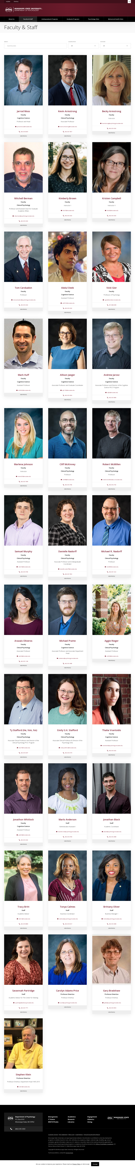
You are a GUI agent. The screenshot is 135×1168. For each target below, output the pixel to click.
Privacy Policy (76, 1164)
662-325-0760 (68, 837)
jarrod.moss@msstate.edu (24, 126)
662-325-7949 (24, 481)
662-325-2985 (68, 663)
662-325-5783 (24, 572)
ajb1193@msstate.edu (68, 390)
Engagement (92, 1117)
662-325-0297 (24, 753)
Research (71, 1119)
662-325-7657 (68, 131)
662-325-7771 (24, 1008)
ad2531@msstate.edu (68, 303)
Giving (89, 1122)
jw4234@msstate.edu (24, 835)
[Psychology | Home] (23, 9)
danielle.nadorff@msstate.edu (68, 569)
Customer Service (53, 1134)
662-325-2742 (112, 485)
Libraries (71, 1122)
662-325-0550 (112, 1008)
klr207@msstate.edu (68, 210)
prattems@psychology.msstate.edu (68, 658)
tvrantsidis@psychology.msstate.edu (112, 745)
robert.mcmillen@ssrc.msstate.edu (112, 479)
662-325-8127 (68, 924)
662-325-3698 (112, 924)
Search (6, 41)
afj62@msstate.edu (112, 392)
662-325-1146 (24, 661)
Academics (72, 1117)
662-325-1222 (112, 572)
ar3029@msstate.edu (112, 656)
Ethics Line (71, 1134)
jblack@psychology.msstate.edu (112, 831)
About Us (11, 19)
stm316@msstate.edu (24, 567)
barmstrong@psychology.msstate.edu (112, 123)
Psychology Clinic (93, 19)
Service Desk (69, 1153)
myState (9, 1)
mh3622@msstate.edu (24, 390)
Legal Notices (79, 1134)
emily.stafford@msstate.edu (68, 748)
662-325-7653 (68, 574)
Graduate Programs (73, 19)
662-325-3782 (68, 485)
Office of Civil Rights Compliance (104, 1144)
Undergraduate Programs (50, 19)
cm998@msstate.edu (68, 479)
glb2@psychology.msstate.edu (112, 1003)
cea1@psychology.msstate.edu (68, 1003)
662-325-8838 (24, 924)
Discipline (102, 41)
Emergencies (53, 1117)
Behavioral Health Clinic (115, 19)
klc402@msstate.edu (112, 210)
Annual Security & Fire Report (92, 1134)
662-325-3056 (68, 395)
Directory (17, 1)
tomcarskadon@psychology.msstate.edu (24, 300)
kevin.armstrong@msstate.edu (68, 126)
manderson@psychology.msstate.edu (68, 831)
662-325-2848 (112, 837)
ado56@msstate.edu (24, 656)
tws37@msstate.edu (24, 748)
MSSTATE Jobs (53, 1122)
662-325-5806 (112, 397)
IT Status (51, 1119)
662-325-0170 (68, 753)
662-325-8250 (24, 131)
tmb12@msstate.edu (24, 919)
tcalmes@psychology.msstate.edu (68, 919)
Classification (72, 41)
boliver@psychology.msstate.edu (113, 919)
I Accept (95, 1164)
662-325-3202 (112, 128)
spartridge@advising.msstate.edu (24, 1003)
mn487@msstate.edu (112, 567)
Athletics (90, 1119)
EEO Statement (63, 1134)
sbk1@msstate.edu (24, 1087)
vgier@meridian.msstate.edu (112, 300)
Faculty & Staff (30, 19)
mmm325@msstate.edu (24, 476)
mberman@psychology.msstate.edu (24, 216)
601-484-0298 (112, 305)
